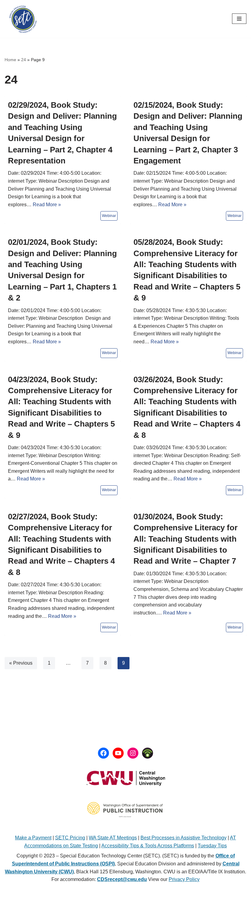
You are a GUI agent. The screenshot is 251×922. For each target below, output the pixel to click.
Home (10, 59)
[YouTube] (118, 753)
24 (23, 59)
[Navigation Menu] (239, 18)
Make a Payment (33, 837)
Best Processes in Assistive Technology (183, 837)
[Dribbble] (147, 753)
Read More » (47, 204)
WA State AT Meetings (113, 837)
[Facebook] (103, 753)
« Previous (20, 663)
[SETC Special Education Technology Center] (23, 18)
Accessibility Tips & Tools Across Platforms (147, 845)
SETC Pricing (70, 837)
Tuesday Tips (212, 845)
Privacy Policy (184, 879)
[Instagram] (132, 753)
